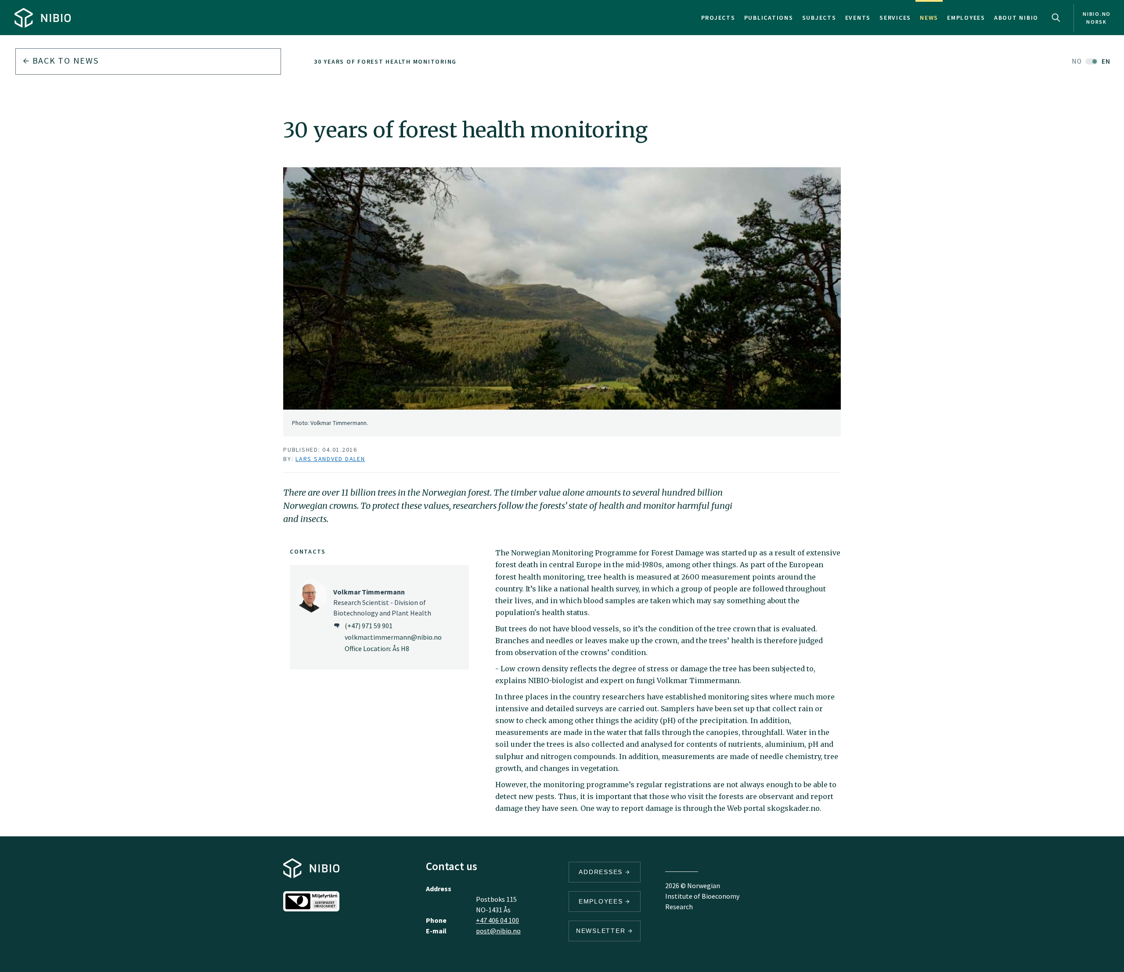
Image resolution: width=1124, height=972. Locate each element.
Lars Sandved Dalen (330, 459)
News (929, 18)
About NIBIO (1016, 18)
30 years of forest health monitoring (385, 61)
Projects (718, 18)
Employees (966, 18)
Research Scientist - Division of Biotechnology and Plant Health (382, 602)
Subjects (819, 18)
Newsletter (602, 930)
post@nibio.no (498, 930)
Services (895, 18)
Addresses (602, 871)
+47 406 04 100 (497, 920)
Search (1056, 17)
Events (858, 18)
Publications (768, 18)
